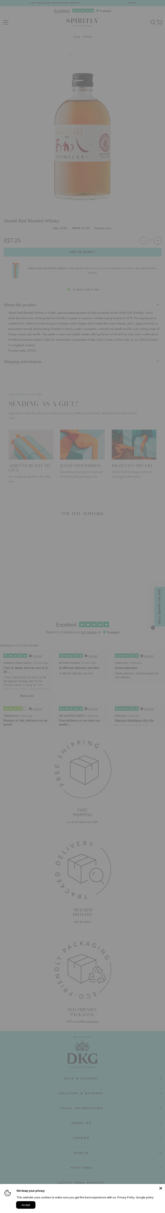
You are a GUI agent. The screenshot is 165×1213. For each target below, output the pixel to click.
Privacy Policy (126, 1197)
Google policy (145, 1197)
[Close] (161, 1188)
